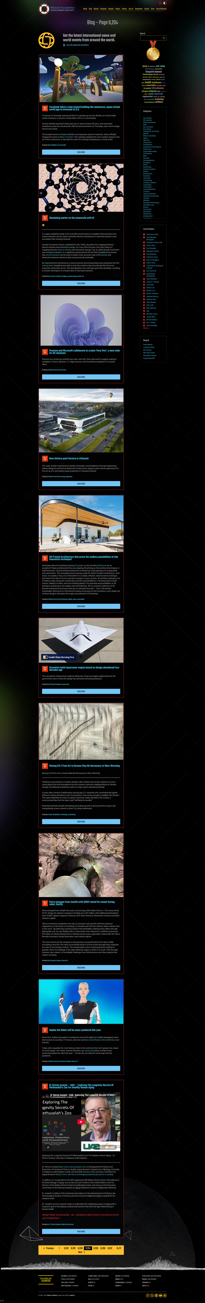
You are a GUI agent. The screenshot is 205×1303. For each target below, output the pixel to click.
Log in (68, 45)
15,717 (118, 1248)
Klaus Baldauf (151, 279)
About (85, 9)
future (158, 80)
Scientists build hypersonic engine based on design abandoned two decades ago (84, 669)
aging (144, 66)
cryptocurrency (155, 77)
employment (148, 216)
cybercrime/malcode (151, 196)
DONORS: (117, 1279)
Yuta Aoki (150, 285)
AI (148, 66)
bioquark (150, 71)
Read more (81, 152)
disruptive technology (151, 203)
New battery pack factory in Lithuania (69, 458)
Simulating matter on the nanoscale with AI (71, 218)
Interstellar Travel (160, 86)
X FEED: (63, 1279)
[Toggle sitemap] (160, 3)
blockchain (161, 75)
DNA (145, 125)
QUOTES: (144, 1285)
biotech (158, 71)
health (148, 82)
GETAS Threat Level (46, 1280)
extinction (153, 79)
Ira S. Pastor (51, 1224)
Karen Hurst (150, 263)
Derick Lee (150, 288)
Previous (50, 1248)
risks (159, 96)
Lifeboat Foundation (52, 1295)
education (147, 211)
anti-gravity (147, 142)
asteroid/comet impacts (152, 147)
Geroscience (147, 345)
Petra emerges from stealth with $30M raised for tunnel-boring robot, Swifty (82, 903)
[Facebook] (147, 1295)
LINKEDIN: (118, 1276)
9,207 (110, 1248)
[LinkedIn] (156, 1295)
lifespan (145, 91)
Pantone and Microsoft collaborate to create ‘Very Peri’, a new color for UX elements (84, 352)
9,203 (80, 1248)
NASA (158, 91)
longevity (153, 91)
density (104, 255)
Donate (124, 9)
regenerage (158, 94)
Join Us (130, 9)
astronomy (147, 149)
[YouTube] (160, 1295)
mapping (64, 276)
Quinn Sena (51, 276)
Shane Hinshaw (152, 293)
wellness (159, 102)
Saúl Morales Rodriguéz (54, 684)
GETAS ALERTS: (146, 1276)
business (146, 176)
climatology (64, 814)
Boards (96, 9)
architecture (101, 565)
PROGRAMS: (145, 1282)
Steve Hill (149, 305)
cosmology (147, 187)
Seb (147, 311)
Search (163, 38)
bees (145, 156)
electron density (64, 250)
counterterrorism (149, 189)
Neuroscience (163, 91)
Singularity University (151, 131)
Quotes (146, 9)
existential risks (146, 80)
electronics (147, 214)
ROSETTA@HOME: (66, 1285)
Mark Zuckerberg (149, 136)
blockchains (147, 174)
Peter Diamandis (149, 122)
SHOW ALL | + (146, 328)
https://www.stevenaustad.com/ (72, 1167)
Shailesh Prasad (152, 251)
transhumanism (149, 102)
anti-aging (160, 66)
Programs (103, 9)
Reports (111, 9)
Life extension (158, 88)
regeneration (148, 96)
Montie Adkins (151, 320)
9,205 (95, 1248)
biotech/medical (65, 1061)
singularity (162, 97)
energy (63, 476)
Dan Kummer (51, 960)
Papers (117, 9)
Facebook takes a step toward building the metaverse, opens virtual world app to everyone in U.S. (84, 108)
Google (142, 83)
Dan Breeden (151, 248)
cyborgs (146, 198)
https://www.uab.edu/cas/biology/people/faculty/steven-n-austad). (85, 1174)
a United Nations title (96, 1040)
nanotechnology (72, 276)
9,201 (66, 1248)
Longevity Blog (148, 347)
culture (160, 77)
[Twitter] (152, 1295)
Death (164, 77)
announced (89, 1050)
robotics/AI (80, 276)
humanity (164, 83)
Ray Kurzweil (148, 127)
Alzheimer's (152, 66)
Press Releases (161, 9)
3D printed (78, 565)
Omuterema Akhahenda (150, 275)
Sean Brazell (151, 302)
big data (146, 158)
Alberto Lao (150, 291)
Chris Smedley (151, 325)
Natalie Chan (151, 299)
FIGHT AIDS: (64, 1282)
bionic (145, 165)
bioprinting (147, 167)
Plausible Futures (149, 355)
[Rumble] (165, 1295)
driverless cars (148, 205)
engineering (69, 476)
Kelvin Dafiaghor (52, 145)
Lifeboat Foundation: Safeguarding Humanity (56, 9)
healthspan (156, 82)
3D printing (64, 599)
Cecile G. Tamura (152, 282)
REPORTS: (90, 1282)
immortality (151, 85)
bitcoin (155, 74)
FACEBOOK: (64, 1276)
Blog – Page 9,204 (102, 22)
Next (80, 1252)
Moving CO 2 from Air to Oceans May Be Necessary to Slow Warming (84, 766)
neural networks (53, 255)
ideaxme (144, 86)
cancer (150, 77)
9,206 (102, 1248)
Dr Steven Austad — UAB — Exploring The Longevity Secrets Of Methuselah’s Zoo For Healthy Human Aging (81, 1086)
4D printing (147, 120)
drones (145, 207)
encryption (147, 218)
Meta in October (66, 137)
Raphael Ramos (152, 296)
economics (147, 209)
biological (147, 163)
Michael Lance (151, 314)
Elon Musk (147, 129)
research (155, 97)
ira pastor (147, 88)
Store (152, 9)
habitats (70, 599)
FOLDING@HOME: (120, 1282)
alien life (146, 140)
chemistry (59, 276)
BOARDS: (144, 1279)
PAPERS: (90, 1285)
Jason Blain (150, 317)
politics (146, 94)
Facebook (46, 115)
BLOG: (89, 1279)
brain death (145, 77)
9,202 (73, 1248)
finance (59, 960)
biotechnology (148, 74)
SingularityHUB (149, 358)
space (74, 599)
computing (147, 185)
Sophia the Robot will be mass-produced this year (75, 1030)
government (65, 684)
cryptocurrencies (149, 194)
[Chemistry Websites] (153, 51)
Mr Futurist (147, 350)
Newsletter (139, 9)
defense (146, 200)
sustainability (80, 599)
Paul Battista (151, 254)
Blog (90, 9)
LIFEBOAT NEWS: (92, 1276)
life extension (70, 1224)
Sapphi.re (72, 1295)
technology (159, 99)
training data (47, 265)
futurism (63, 370)
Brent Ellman (151, 308)
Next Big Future (149, 353)
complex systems (149, 183)
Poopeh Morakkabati (53, 814)
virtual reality (62, 145)
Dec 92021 (45, 108)
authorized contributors (81, 45)
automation (147, 154)
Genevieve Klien (152, 234)
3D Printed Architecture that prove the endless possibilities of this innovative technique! (83, 558)
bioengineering (148, 160)
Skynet (145, 134)
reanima (151, 94)
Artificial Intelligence (150, 69)
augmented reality (150, 151)
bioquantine (158, 69)
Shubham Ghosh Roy (54, 370)
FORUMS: (117, 1285)
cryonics (146, 191)
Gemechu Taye (152, 257)
